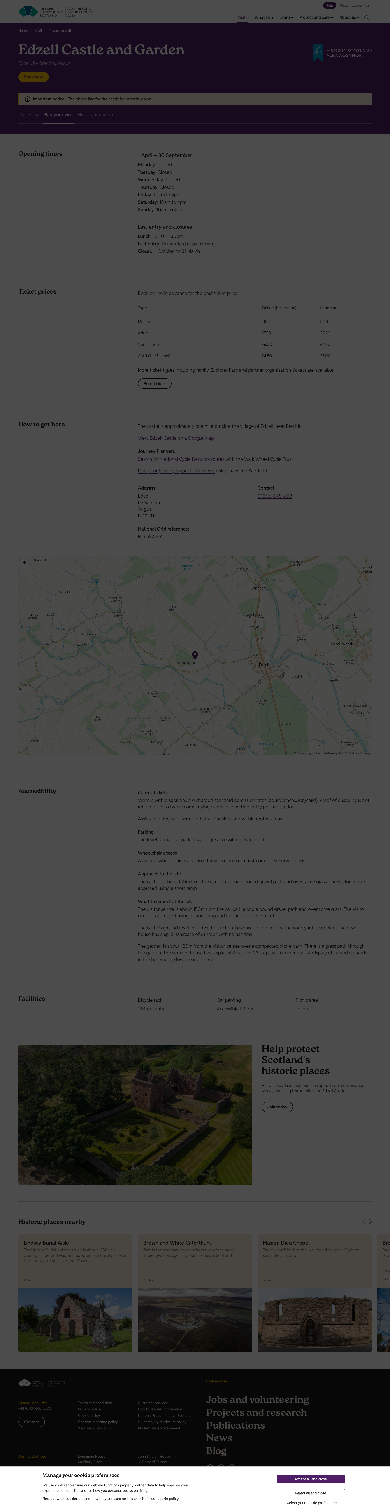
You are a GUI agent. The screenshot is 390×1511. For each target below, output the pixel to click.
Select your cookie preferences (312, 1502)
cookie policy (168, 1498)
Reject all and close (310, 1493)
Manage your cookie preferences (80, 1476)
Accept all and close (311, 1479)
